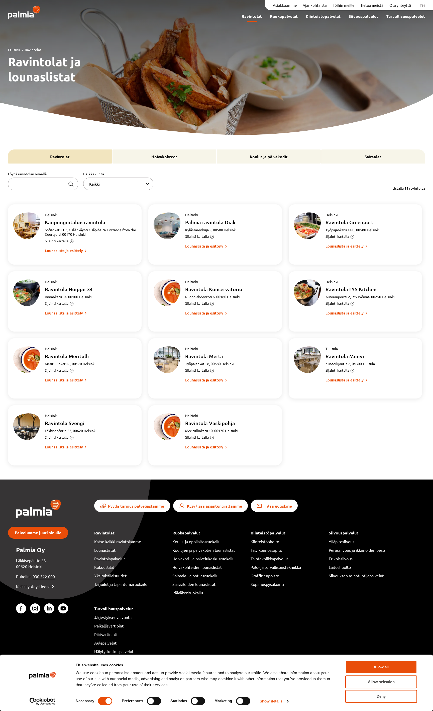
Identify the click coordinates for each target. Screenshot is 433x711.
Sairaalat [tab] (373, 156)
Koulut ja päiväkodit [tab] (269, 156)
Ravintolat (33, 49)
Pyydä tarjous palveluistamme (136, 506)
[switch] (154, 701)
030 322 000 (44, 576)
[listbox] (118, 184)
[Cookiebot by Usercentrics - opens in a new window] (42, 701)
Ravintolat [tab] (60, 156)
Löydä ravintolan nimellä (27, 174)
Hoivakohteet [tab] (164, 156)
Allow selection (381, 682)
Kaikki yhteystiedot (33, 586)
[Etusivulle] (24, 13)
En (422, 6)
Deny (381, 696)
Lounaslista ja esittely (64, 250)
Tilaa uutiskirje (278, 506)
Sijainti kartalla (56, 241)
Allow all (381, 667)
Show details (271, 701)
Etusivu (14, 49)
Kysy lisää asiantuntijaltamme (214, 506)
